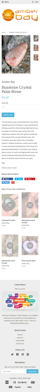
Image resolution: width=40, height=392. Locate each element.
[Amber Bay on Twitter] (12, 355)
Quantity (5, 103)
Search (20, 334)
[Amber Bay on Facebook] (17, 355)
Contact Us (20, 343)
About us (20, 337)
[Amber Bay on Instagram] (28, 355)
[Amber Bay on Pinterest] (22, 355)
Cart (36, 2)
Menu (6, 2)
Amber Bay (26, 378)
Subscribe (32, 371)
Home (3, 32)
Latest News (20, 285)
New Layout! (20, 289)
